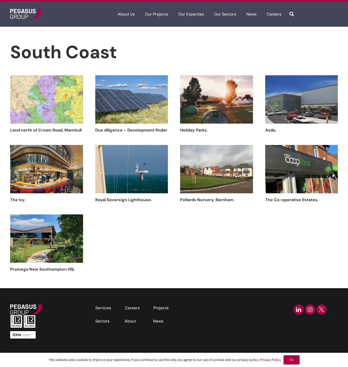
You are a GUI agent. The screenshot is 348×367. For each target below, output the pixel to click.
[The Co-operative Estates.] (301, 169)
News (158, 321)
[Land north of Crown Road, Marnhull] (46, 99)
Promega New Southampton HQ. (42, 269)
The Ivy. (17, 199)
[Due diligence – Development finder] (131, 99)
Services (103, 308)
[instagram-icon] (310, 309)
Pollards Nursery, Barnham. (207, 199)
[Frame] (26, 14)
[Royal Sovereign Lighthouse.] (131, 169)
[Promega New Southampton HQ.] (46, 238)
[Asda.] (301, 99)
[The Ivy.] (46, 169)
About (130, 321)
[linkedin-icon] (298, 309)
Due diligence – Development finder (131, 130)
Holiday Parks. (194, 130)
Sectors (102, 321)
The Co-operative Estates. (291, 199)
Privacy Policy (270, 360)
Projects (161, 308)
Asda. (270, 130)
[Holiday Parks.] (216, 99)
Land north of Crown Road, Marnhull (46, 130)
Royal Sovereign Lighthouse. (123, 199)
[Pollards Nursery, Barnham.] (216, 169)
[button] (138, 13)
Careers (132, 308)
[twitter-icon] (321, 309)
